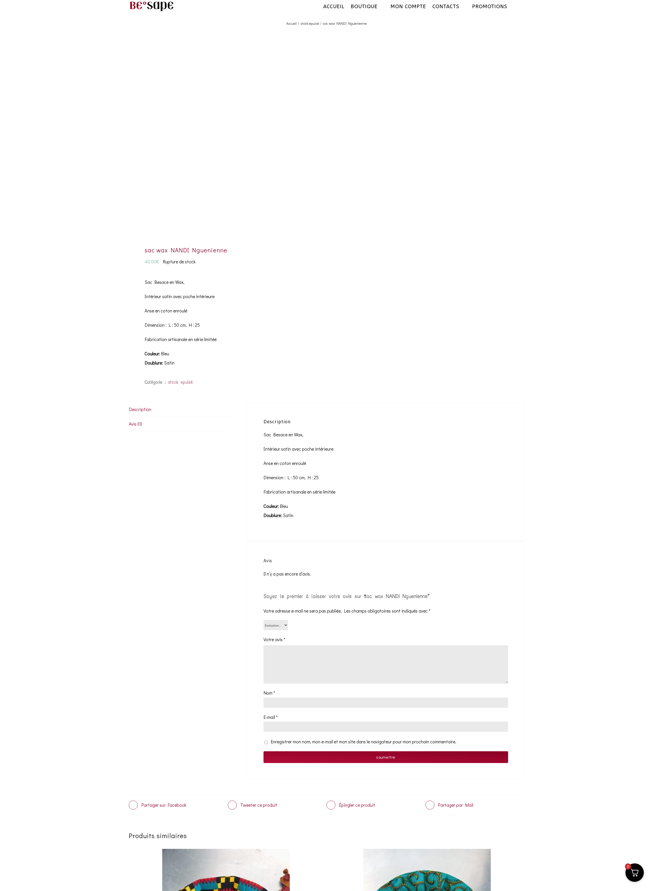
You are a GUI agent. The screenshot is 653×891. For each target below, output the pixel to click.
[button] (515, 6)
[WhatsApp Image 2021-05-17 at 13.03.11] (224, 143)
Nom (269, 693)
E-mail (270, 717)
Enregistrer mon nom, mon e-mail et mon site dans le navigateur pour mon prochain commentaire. (363, 741)
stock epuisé (180, 382)
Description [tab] (140, 409)
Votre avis (274, 639)
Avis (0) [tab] (135, 424)
